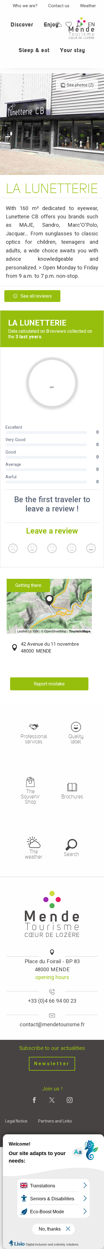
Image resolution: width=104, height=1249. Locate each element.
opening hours (52, 977)
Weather (88, 5)
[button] (22, 28)
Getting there (28, 585)
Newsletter (52, 1063)
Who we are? (25, 5)
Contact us (58, 5)
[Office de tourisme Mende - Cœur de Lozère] (81, 28)
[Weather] (59, 24)
